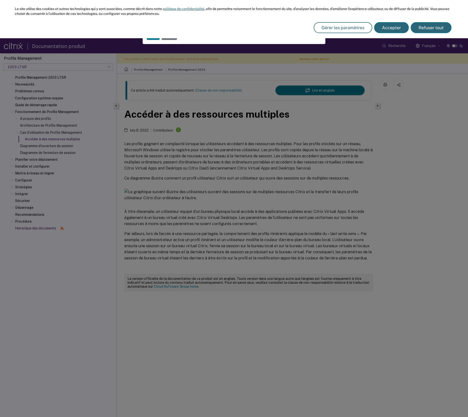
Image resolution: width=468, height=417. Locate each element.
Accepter (391, 27)
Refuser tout (431, 27)
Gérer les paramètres (343, 27)
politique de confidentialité (183, 9)
